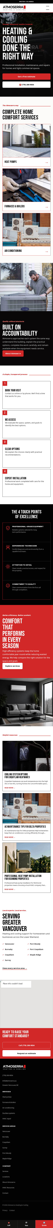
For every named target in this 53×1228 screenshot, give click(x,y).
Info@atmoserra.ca (9, 1081)
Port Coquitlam (36, 949)
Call (8, 1224)
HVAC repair (6, 1119)
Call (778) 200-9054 (27, 1045)
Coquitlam (9, 955)
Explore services (12, 666)
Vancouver (9, 944)
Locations (6, 1177)
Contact (5, 1193)
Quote (44, 1224)
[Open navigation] (48, 8)
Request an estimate (26, 1053)
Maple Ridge (35, 955)
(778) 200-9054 (26, 84)
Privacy (4, 1210)
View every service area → (14, 968)
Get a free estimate (26, 76)
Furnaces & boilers (9, 1102)
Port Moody (35, 944)
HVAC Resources (8, 1188)
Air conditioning (8, 1108)
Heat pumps (6, 1097)
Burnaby (8, 949)
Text (26, 1225)
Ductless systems (8, 1113)
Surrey (8, 960)
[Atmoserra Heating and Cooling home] (14, 8)
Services (5, 1171)
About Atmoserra (13, 353)
